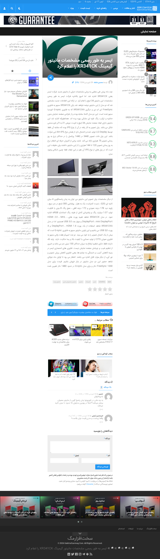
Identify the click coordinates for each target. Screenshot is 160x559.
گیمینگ (88, 282)
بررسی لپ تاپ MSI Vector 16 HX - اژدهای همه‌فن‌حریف (135, 169)
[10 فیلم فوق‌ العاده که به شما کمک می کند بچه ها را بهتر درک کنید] (63, 368)
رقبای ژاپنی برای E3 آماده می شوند (81, 341)
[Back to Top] (80, 534)
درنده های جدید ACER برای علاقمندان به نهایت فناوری (60, 342)
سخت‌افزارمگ (151, 528)
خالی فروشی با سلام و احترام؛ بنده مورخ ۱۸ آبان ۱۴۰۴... (19, 206)
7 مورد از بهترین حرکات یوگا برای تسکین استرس (133, 257)
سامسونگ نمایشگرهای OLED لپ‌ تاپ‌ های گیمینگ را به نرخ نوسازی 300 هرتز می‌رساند (134, 54)
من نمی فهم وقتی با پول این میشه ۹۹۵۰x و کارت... (19, 166)
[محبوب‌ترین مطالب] (12, 71)
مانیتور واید (57, 282)
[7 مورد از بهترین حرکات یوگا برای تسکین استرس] (150, 256)
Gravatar (89, 484)
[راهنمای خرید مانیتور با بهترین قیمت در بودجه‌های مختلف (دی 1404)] (100, 507)
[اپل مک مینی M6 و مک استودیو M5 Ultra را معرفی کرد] (151, 92)
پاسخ (101, 409)
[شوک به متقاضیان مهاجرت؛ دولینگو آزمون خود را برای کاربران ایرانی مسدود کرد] (34, 106)
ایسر (94, 282)
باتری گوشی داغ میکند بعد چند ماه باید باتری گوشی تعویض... (17, 196)
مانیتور (81, 282)
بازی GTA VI (149, 1)
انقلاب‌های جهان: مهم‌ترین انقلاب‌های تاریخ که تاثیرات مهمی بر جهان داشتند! (140, 221)
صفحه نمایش (148, 31)
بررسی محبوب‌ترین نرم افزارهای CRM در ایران (16, 81)
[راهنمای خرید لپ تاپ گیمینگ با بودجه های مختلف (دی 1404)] (20, 507)
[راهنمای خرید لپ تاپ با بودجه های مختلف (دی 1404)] (60, 507)
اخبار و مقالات (129, 8)
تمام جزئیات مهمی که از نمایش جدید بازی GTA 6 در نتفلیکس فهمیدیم (16, 119)
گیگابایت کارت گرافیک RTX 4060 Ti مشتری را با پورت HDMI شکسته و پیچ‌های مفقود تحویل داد (133, 66)
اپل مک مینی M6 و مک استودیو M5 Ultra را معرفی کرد (133, 91)
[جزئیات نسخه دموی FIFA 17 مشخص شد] (101, 330)
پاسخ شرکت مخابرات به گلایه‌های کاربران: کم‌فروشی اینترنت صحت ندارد (133, 79)
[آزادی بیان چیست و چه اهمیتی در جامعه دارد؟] (150, 266)
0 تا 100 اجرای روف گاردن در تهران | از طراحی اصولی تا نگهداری (132, 247)
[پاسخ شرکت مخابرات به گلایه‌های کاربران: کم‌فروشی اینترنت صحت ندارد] (151, 79)
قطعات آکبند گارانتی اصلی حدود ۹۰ (19, 186)
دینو (79, 1)
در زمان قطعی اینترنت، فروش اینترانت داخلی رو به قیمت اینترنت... (17, 232)
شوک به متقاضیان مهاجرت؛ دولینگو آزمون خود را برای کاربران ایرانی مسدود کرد (79, 313)
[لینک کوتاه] (73, 82)
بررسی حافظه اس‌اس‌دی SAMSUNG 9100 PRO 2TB (135, 131)
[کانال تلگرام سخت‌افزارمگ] (83, 554)
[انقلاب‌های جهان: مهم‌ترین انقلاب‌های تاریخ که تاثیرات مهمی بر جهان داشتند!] (138, 207)
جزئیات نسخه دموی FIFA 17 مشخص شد (104, 341)
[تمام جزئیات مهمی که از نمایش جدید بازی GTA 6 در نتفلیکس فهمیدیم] (34, 119)
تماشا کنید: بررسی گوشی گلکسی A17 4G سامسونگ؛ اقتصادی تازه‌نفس (135, 156)
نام (108, 455)
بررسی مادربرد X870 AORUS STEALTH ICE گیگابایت (137, 144)
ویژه (72, 8)
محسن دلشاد (98, 82)
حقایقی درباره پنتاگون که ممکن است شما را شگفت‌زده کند (132, 237)
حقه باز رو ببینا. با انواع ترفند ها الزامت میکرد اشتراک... (18, 156)
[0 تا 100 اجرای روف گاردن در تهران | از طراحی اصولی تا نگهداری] (150, 246)
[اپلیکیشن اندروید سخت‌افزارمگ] (87, 554)
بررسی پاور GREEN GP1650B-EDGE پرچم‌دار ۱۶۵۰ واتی (137, 119)
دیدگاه (104, 387)
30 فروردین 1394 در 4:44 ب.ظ (85, 394)
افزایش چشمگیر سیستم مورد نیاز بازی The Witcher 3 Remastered (15, 94)
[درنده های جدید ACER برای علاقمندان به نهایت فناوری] (58, 330)
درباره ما (140, 528)
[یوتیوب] (97, 304)
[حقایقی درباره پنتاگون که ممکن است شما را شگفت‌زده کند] (150, 236)
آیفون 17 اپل (98, 1)
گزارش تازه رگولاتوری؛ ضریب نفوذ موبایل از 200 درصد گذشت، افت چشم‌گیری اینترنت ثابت (15, 131)
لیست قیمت (85, 8)
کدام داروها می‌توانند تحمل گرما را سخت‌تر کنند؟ (97, 375)
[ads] (80, 20)
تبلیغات (131, 528)
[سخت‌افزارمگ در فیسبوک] (76, 554)
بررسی (115, 8)
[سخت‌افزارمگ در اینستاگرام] (80, 554)
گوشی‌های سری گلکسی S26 (117, 1)
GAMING (102, 282)
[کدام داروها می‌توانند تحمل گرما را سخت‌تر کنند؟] (96, 368)
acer (109, 282)
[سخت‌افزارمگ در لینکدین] (69, 554)
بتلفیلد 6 (88, 1)
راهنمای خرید (101, 8)
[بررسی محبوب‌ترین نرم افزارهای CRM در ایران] (34, 81)
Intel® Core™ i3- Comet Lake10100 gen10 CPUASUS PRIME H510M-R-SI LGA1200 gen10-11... (19, 219)
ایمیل (76, 455)
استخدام (121, 528)
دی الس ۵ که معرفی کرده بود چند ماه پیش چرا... (17, 177)
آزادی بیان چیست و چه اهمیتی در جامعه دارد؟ (134, 266)
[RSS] (91, 554)
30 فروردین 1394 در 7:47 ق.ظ (79, 416)
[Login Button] (4, 8)
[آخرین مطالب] (30, 71)
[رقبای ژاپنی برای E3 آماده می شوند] (80, 330)
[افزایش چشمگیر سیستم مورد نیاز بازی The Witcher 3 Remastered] (34, 94)
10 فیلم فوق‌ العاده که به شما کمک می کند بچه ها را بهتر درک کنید (64, 377)
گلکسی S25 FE (136, 1)
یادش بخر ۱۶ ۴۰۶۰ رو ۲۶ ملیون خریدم (18, 250)
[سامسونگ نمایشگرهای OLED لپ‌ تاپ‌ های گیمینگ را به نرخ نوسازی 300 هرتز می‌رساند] (151, 54)
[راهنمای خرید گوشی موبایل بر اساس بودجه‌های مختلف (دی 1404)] (140, 507)
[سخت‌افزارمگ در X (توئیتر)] (72, 554)
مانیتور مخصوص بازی (69, 282)
